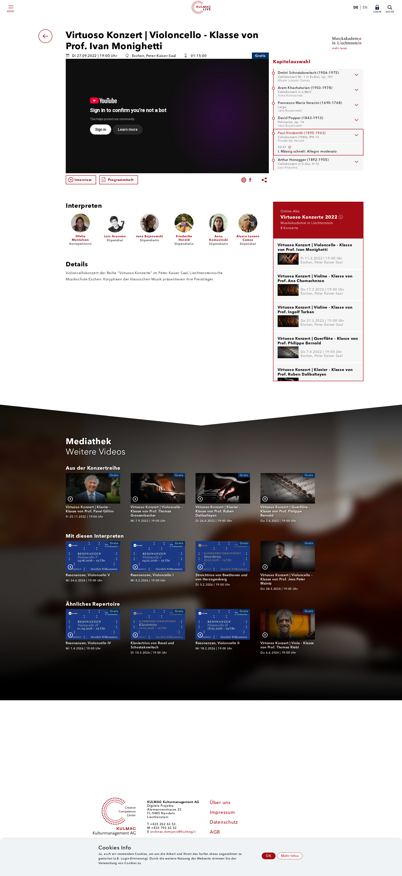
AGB (215, 832)
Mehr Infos (290, 856)
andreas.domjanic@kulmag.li (173, 832)
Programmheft (120, 180)
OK (268, 856)
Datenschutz (224, 822)
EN (365, 7)
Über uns (220, 802)
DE (355, 7)
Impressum (222, 812)
